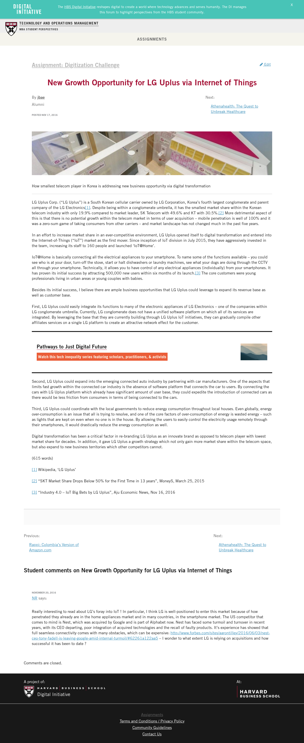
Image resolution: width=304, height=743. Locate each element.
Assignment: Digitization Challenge (76, 64)
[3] (197, 272)
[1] (87, 207)
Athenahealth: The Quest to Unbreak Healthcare (234, 109)
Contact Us (152, 733)
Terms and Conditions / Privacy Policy (152, 720)
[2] (221, 212)
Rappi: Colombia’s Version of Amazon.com (54, 547)
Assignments (152, 39)
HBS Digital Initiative (80, 7)
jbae (41, 97)
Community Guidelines (152, 727)
